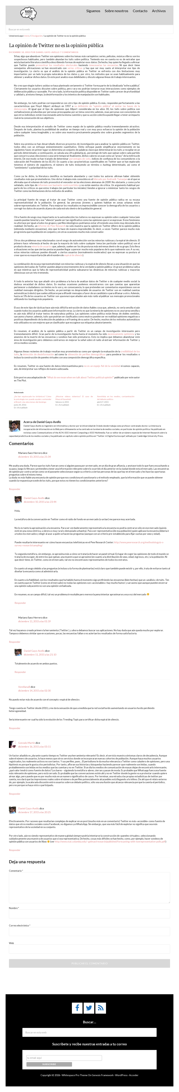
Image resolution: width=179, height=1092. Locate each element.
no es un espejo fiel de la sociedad (101, 365)
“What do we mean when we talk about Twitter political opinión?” (80, 377)
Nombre (14, 908)
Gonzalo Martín (26, 742)
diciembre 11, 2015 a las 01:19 (34, 621)
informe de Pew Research (51, 225)
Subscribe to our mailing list (41, 1052)
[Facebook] (77, 1008)
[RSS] (100, 1008)
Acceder (133, 1075)
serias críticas (75, 68)
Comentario (16, 870)
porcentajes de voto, (80, 158)
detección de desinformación (38, 354)
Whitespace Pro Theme (75, 1075)
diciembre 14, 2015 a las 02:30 (34, 690)
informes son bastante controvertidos (58, 185)
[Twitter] (89, 1008)
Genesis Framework (103, 1075)
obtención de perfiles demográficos (86, 354)
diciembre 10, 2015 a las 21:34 (34, 456)
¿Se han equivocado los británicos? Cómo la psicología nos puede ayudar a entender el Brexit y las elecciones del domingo (32, 399)
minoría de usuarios (41, 246)
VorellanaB (24, 686)
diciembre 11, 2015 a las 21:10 (40, 654)
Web (11, 943)
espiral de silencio (73, 255)
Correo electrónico (19, 925)
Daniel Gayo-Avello (34, 497)
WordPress (121, 1075)
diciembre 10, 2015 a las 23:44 (40, 501)
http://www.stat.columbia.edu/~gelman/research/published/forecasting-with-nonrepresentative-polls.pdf (110, 841)
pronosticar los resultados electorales (57, 65)
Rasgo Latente (28, 15)
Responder (14, 489)
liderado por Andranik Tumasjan (110, 179)
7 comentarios (69, 52)
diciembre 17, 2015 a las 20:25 (34, 812)
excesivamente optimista (121, 333)
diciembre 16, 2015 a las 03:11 (34, 746)
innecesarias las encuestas (103, 65)
